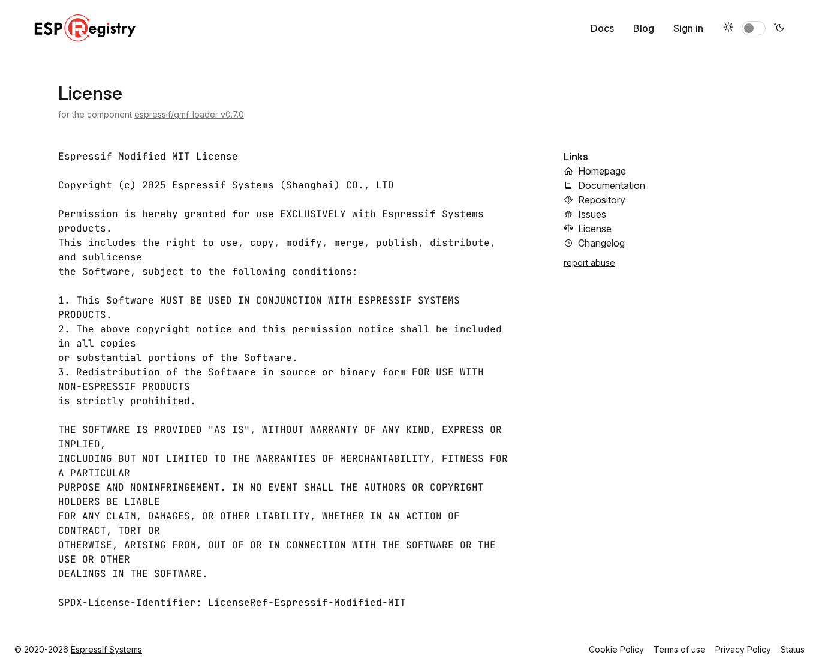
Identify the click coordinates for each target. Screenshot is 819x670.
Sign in (688, 28)
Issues (592, 214)
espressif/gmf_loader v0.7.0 (189, 114)
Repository (601, 200)
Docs (602, 28)
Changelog (601, 243)
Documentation (611, 185)
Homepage (602, 171)
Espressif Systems (106, 649)
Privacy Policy (743, 649)
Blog (643, 28)
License (595, 229)
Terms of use (680, 649)
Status (793, 649)
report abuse (589, 262)
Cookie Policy (616, 649)
